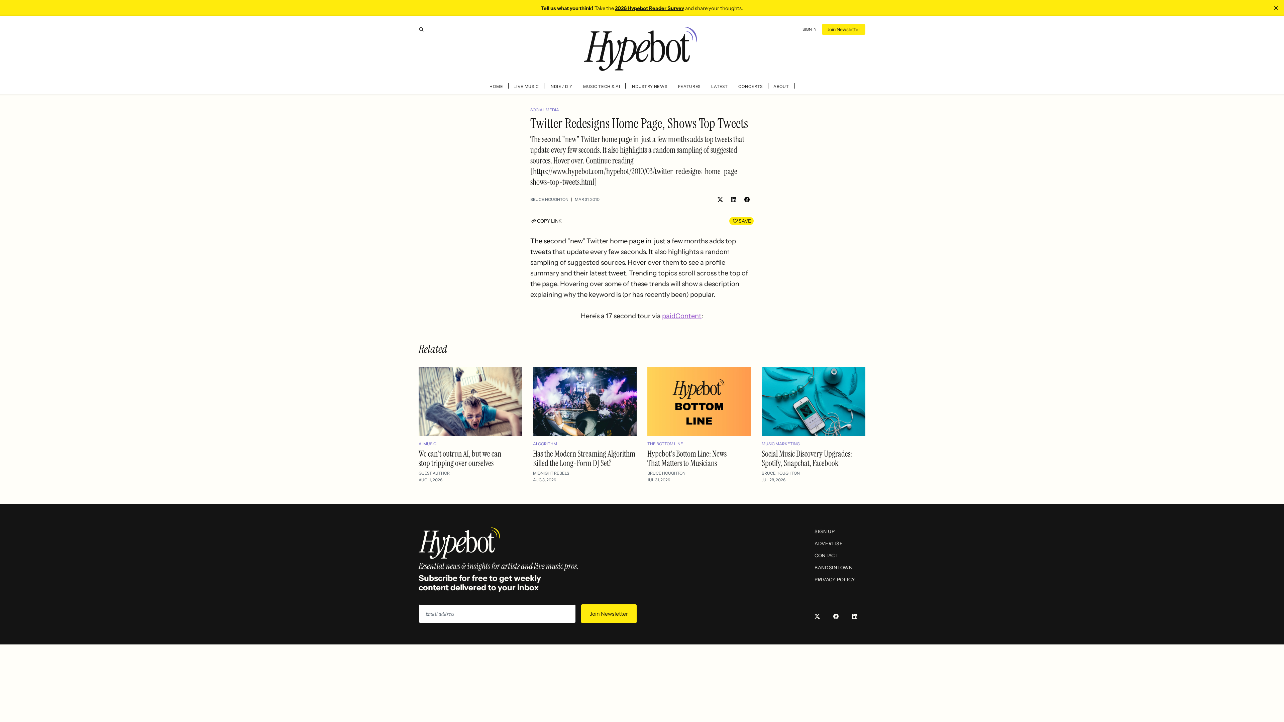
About (781, 86)
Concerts (750, 86)
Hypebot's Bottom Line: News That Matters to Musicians (687, 458)
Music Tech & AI (601, 86)
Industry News (649, 86)
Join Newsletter (843, 29)
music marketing (781, 443)
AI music (427, 443)
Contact (826, 556)
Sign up (825, 531)
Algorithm (545, 443)
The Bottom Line (665, 443)
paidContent (682, 316)
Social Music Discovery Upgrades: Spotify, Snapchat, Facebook (807, 458)
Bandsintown (834, 568)
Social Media (544, 109)
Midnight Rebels (551, 473)
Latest (719, 86)
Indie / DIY (560, 86)
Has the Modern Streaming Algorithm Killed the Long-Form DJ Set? (584, 458)
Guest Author (434, 473)
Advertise (829, 543)
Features (689, 86)
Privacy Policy (835, 580)
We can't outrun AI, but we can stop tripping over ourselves (460, 458)
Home (496, 86)
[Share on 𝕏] (720, 199)
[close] (1276, 8)
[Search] (421, 29)
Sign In (809, 29)
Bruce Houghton (549, 199)
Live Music (526, 86)
